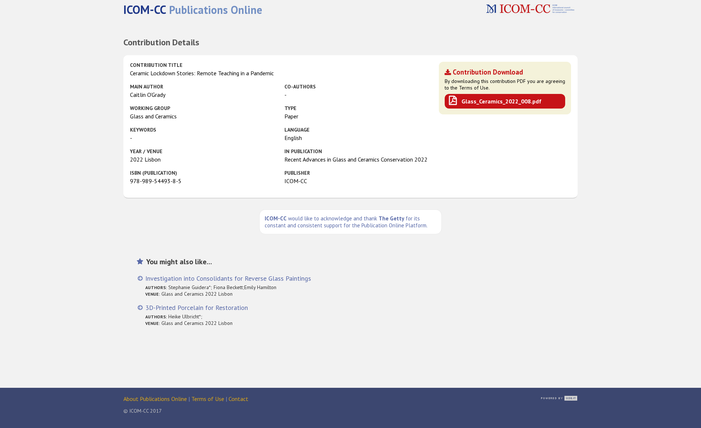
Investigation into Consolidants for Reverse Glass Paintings (228, 278)
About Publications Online (155, 398)
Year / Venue (146, 151)
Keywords (143, 129)
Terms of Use (207, 398)
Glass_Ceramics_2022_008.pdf (501, 101)
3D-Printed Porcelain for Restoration (196, 307)
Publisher (297, 173)
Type (290, 108)
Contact (238, 398)
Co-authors (300, 86)
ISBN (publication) (153, 173)
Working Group (150, 108)
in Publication (303, 151)
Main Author (146, 86)
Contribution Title (156, 65)
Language (297, 129)
